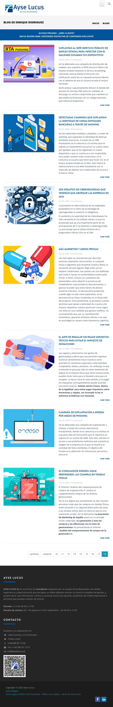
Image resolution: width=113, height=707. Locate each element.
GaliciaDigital (12, 691)
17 (99, 554)
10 (56, 554)
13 (74, 554)
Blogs (106, 23)
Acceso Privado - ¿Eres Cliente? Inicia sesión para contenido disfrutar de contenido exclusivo (56, 35)
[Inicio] (24, 8)
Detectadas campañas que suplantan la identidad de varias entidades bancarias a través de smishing (82, 121)
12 (68, 554)
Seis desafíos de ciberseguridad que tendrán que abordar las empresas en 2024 (84, 193)
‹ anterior (47, 554)
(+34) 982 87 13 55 (16, 643)
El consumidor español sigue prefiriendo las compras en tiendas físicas (82, 474)
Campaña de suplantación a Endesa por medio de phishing (81, 414)
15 (86, 554)
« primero (34, 554)
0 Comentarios (76, 59)
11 (62, 554)
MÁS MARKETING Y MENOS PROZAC (79, 249)
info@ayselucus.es (16, 651)
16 (93, 554)
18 (105, 554)
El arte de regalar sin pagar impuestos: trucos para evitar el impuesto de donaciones (84, 340)
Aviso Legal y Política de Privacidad (23, 694)
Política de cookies (51, 694)
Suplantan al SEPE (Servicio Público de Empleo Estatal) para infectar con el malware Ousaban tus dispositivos (83, 51)
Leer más (104, 105)
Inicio (95, 23)
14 (80, 554)
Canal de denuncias (71, 694)
